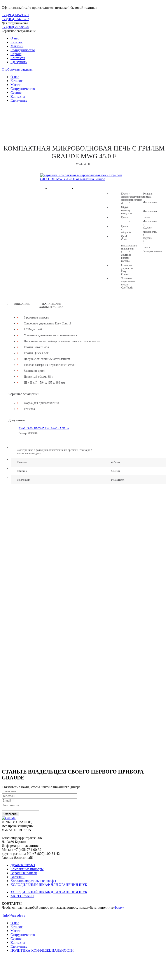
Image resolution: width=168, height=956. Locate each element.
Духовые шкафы (22, 865)
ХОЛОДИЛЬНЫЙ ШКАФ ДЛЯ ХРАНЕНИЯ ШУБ (48, 885)
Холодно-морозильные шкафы (33, 881)
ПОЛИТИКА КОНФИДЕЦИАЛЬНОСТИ (42, 950)
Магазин (16, 46)
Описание (21, 303)
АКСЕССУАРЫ (22, 896)
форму (119, 907)
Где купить (18, 62)
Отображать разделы (17, 69)
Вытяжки (17, 877)
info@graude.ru (14, 915)
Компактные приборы (84, 119)
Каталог (16, 42)
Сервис (15, 54)
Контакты (17, 58)
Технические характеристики (51, 305)
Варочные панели (23, 873)
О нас (14, 38)
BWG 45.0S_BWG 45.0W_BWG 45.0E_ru (44, 428)
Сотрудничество (22, 50)
